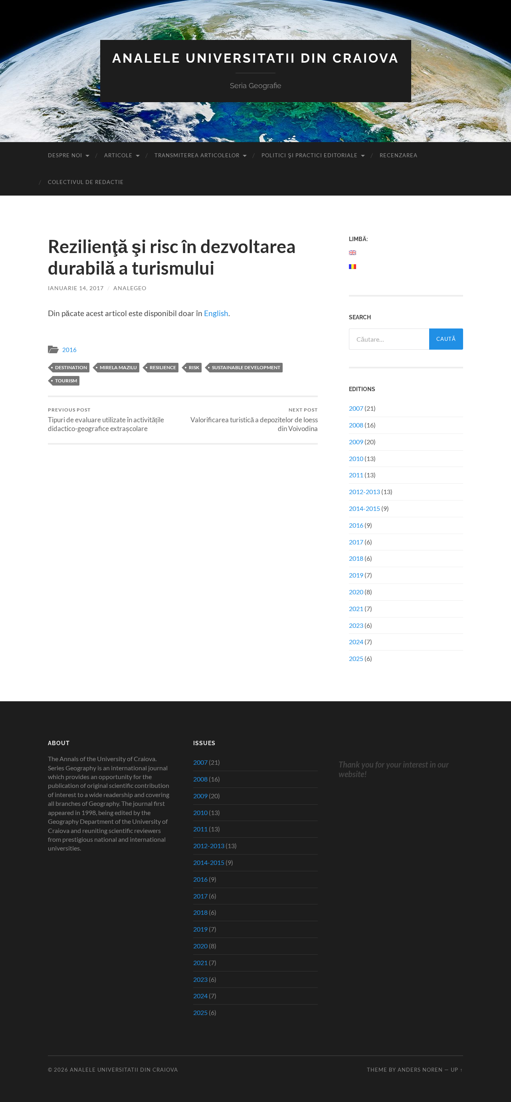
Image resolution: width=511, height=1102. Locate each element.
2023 (356, 625)
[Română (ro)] (353, 266)
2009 (356, 441)
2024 (356, 641)
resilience (163, 367)
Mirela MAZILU (118, 367)
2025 (356, 658)
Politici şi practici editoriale (309, 155)
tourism (66, 381)
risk (194, 367)
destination (71, 367)
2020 (356, 592)
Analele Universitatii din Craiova (255, 58)
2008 (356, 425)
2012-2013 (364, 491)
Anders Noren (420, 1069)
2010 (356, 458)
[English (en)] (353, 252)
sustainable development (246, 367)
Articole (118, 155)
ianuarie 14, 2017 (76, 288)
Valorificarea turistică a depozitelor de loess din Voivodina (254, 420)
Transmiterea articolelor (197, 155)
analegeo (130, 288)
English (216, 313)
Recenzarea (399, 155)
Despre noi (65, 155)
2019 (356, 575)
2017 (356, 542)
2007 (356, 408)
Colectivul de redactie (86, 182)
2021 (356, 608)
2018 (356, 558)
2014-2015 (364, 508)
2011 (356, 475)
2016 (69, 349)
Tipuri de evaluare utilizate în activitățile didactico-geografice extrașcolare (106, 420)
